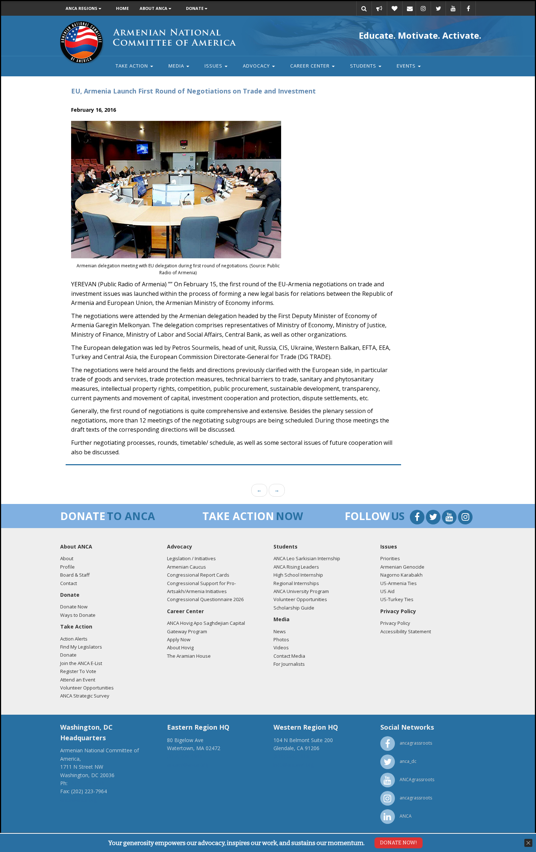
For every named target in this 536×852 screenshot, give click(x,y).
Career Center (310, 65)
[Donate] (394, 8)
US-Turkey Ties (396, 599)
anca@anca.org (78, 799)
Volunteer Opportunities (87, 687)
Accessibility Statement (405, 631)
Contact (68, 583)
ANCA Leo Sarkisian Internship (306, 558)
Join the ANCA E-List (81, 663)
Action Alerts (74, 638)
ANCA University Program (301, 591)
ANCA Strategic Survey (84, 695)
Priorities (390, 558)
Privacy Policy (395, 623)
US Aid (387, 591)
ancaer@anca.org (187, 764)
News (279, 631)
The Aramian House (189, 656)
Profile (67, 566)
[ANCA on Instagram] (423, 8)
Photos (281, 639)
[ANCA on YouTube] (453, 8)
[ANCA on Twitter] (438, 8)
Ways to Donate (78, 615)
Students (364, 65)
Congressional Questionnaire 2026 (205, 599)
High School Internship (298, 575)
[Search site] (364, 8)
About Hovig (180, 647)
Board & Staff (75, 575)
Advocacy (257, 65)
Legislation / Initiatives (191, 558)
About (66, 558)
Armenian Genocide (402, 566)
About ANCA (154, 8)
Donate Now (74, 606)
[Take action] (379, 8)
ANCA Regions (82, 8)
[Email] (410, 8)
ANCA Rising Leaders (296, 566)
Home (122, 8)
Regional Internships (296, 583)
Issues (214, 65)
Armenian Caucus (186, 566)
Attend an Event (77, 679)
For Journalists (289, 664)
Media (177, 65)
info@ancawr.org (293, 764)
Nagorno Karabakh (401, 575)
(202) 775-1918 (87, 783)
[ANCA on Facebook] (468, 8)
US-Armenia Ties (398, 583)
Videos (281, 647)
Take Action (132, 65)
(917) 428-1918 (185, 756)
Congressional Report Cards (198, 575)
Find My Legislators (81, 646)
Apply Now (178, 639)
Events (407, 65)
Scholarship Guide (293, 607)
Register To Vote (78, 671)
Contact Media (289, 656)
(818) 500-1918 (291, 756)
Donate (195, 8)
